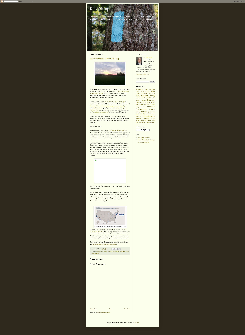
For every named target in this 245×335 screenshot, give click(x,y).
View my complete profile (143, 74)
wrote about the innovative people (115, 102)
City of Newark (150, 91)
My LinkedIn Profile (143, 142)
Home (110, 309)
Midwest (138, 98)
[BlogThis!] (114, 249)
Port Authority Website (144, 137)
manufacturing (149, 116)
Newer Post (93, 309)
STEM (153, 102)
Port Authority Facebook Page (146, 140)
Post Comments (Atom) (103, 312)
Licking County (148, 95)
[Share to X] (116, 249)
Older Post (127, 309)
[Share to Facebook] (118, 249)
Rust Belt (146, 102)
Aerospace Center (142, 89)
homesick (145, 114)
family (144, 111)
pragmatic (138, 118)
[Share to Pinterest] (120, 249)
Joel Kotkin (122, 251)
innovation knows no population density (104, 244)
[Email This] (112, 249)
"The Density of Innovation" (116, 130)
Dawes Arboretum (141, 93)
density (105, 251)
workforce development (147, 122)
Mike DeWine (146, 98)
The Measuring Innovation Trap (104, 58)
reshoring (146, 118)
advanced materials (149, 104)
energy (138, 112)
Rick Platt (98, 8)
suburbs (97, 253)
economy (152, 109)
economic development (113, 251)
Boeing (142, 91)
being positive (140, 107)
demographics (99, 251)
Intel (150, 93)
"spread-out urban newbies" (100, 112)
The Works (139, 104)
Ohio (149, 99)
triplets (149, 120)
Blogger (137, 323)
